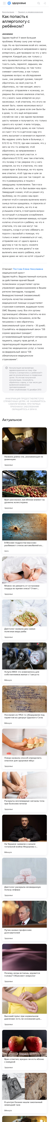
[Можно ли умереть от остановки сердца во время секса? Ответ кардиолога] (24, 576)
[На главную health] (18, 3)
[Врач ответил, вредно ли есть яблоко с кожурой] (24, 1050)
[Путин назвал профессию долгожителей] (24, 921)
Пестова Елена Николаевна (28, 269)
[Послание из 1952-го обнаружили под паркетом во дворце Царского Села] (24, 706)
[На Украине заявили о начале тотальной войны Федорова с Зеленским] (24, 835)
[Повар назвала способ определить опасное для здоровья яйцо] (24, 749)
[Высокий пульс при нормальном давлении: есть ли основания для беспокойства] (24, 1007)
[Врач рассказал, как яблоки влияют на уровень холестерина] (24, 490)
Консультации (8, 12)
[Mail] (9, 3)
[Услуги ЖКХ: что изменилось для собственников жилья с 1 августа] (24, 663)
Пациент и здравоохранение (30, 12)
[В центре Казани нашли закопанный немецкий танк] (24, 1093)
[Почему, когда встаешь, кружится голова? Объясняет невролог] (24, 964)
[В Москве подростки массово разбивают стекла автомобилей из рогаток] (24, 533)
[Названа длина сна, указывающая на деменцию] (24, 447)
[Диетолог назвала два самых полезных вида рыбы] (24, 620)
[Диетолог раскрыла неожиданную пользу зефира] (24, 878)
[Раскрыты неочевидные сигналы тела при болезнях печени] (24, 792)
